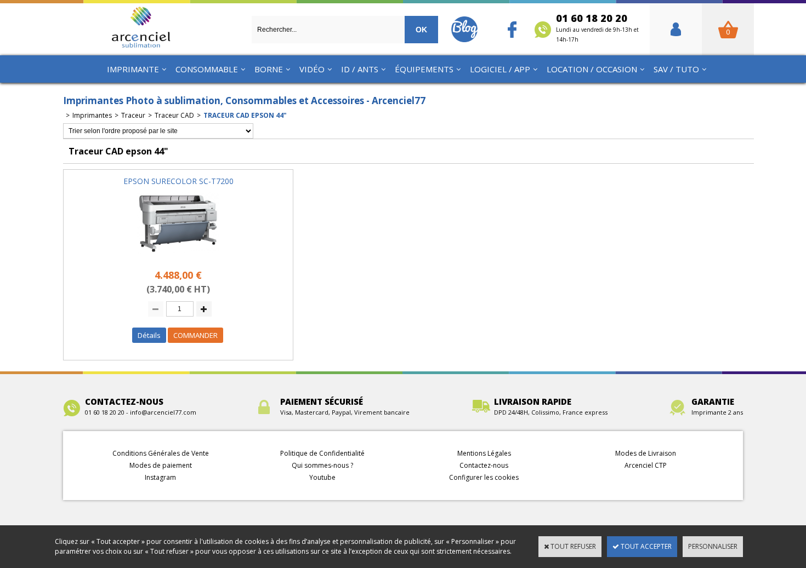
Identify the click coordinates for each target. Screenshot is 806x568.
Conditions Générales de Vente (160, 453)
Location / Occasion (592, 69)
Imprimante (133, 69)
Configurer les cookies (484, 477)
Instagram (160, 477)
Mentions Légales (484, 453)
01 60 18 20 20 (597, 27)
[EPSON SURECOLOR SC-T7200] (178, 257)
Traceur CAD (174, 115)
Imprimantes (92, 115)
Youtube (322, 477)
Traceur (133, 115)
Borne (268, 69)
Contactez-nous (483, 465)
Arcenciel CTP (646, 465)
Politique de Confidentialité (322, 453)
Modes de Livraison (645, 453)
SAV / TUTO (676, 69)
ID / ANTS (359, 69)
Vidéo (312, 69)
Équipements (424, 69)
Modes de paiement (160, 465)
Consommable (206, 69)
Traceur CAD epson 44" (245, 115)
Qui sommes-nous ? (322, 465)
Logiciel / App (500, 69)
